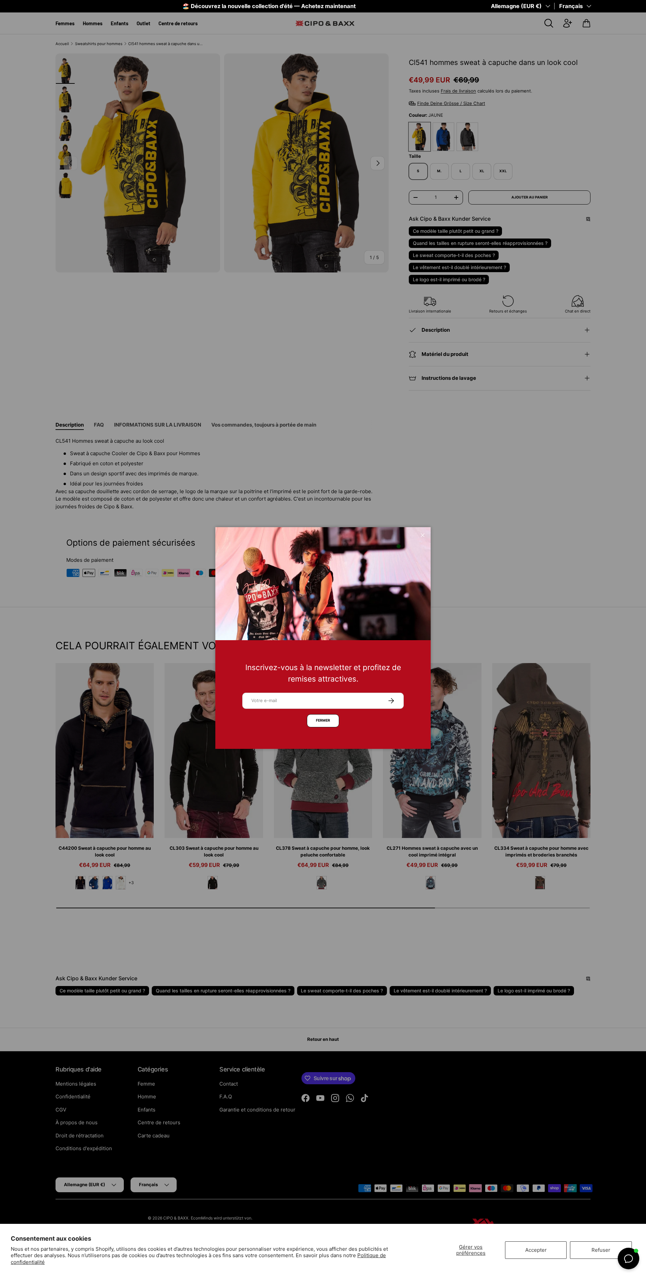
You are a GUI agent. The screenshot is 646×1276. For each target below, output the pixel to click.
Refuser (600, 1250)
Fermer (323, 720)
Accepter (536, 1250)
